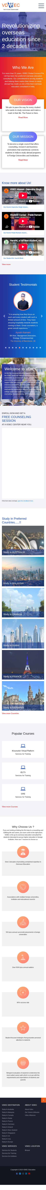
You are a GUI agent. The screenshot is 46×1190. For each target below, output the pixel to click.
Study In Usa (6, 1139)
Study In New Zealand (9, 1130)
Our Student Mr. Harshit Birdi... (13, 258)
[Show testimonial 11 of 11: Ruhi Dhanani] (40, 347)
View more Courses (10, 807)
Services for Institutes (9, 1156)
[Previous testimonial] (4, 316)
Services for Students (9, 1150)
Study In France (7, 1121)
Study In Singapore (8, 1133)
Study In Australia (8, 1109)
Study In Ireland (7, 1127)
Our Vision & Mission (32, 1112)
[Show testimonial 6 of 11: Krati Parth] (23, 347)
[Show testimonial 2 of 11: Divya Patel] (9, 347)
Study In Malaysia (8, 1112)
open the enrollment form (25, 501)
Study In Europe (7, 1142)
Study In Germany (8, 1124)
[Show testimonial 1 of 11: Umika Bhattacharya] (5, 347)
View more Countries (10, 713)
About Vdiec (29, 1109)
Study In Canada (8, 1115)
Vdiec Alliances (30, 1115)
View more (6, 264)
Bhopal (27, 1150)
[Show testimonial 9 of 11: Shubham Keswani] (33, 347)
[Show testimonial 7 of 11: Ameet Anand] (26, 347)
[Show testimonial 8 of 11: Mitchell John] (29, 347)
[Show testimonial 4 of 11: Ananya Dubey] (16, 347)
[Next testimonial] (41, 316)
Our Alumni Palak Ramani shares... (15, 233)
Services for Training (9, 1153)
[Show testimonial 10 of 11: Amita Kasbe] (36, 347)
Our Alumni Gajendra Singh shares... (16, 207)
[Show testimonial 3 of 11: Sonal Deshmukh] (12, 347)
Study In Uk (6, 1136)
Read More (23, 117)
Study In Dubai (7, 1118)
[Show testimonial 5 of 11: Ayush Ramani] (19, 347)
